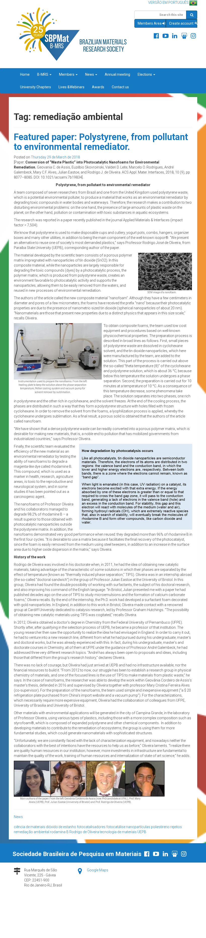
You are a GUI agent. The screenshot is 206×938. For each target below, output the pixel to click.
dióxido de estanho (61, 827)
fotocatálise (115, 827)
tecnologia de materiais (118, 832)
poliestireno (160, 827)
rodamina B (59, 832)
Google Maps (97, 870)
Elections (145, 74)
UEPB (141, 832)
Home (25, 74)
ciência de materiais (29, 827)
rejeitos (176, 827)
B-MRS (43, 74)
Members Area (150, 23)
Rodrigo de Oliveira (84, 832)
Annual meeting (117, 74)
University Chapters (35, 87)
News (90, 74)
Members (67, 74)
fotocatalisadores (91, 827)
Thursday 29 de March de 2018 (55, 157)
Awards (98, 87)
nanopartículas (138, 827)
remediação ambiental (31, 832)
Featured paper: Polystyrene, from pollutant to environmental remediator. (101, 142)
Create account (181, 23)
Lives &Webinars (71, 87)
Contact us (120, 87)
